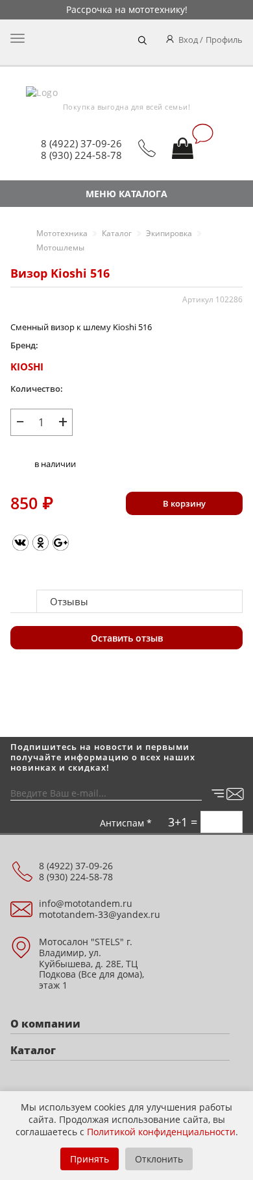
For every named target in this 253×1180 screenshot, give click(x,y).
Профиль (224, 39)
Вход (188, 39)
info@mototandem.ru (85, 903)
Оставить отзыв (127, 638)
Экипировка (169, 233)
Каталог (117, 233)
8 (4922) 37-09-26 (81, 143)
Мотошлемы (60, 247)
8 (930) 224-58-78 (81, 155)
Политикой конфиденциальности (161, 1132)
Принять (89, 1159)
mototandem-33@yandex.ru (99, 914)
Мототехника (62, 233)
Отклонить (159, 1159)
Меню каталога (126, 193)
